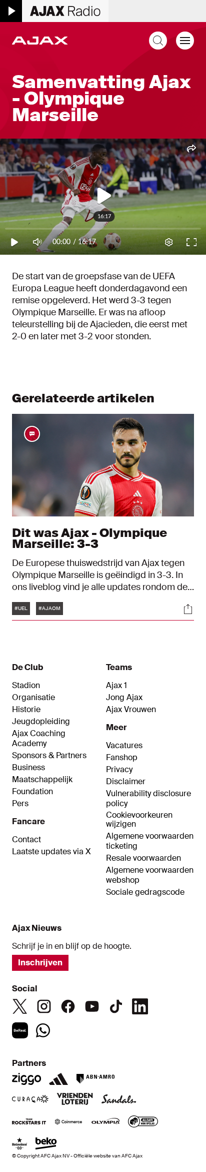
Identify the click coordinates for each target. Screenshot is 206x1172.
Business (28, 768)
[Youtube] (92, 1006)
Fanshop (122, 758)
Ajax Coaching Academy (39, 739)
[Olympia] (105, 1122)
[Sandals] (119, 1099)
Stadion (26, 686)
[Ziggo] (26, 1079)
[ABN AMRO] (95, 1079)
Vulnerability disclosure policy (148, 799)
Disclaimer (126, 782)
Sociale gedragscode (145, 892)
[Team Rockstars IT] (29, 1122)
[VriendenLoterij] (74, 1100)
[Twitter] (20, 1006)
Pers (20, 804)
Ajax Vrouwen (131, 710)
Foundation (32, 792)
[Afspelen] (11, 11)
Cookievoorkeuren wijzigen (139, 820)
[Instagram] (44, 1006)
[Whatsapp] (43, 1030)
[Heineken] (20, 1144)
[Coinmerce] (68, 1122)
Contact (26, 840)
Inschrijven (40, 962)
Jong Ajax (124, 698)
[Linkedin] (140, 1006)
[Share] (188, 609)
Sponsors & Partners (49, 756)
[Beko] (46, 1144)
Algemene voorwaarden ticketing (150, 841)
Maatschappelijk (42, 780)
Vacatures (124, 746)
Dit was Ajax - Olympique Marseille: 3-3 (89, 538)
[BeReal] (20, 1030)
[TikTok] (116, 1006)
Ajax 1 (116, 686)
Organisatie (33, 698)
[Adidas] (58, 1079)
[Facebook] (68, 1006)
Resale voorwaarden (143, 858)
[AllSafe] (143, 1122)
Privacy (119, 770)
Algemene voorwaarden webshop (150, 875)
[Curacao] (30, 1100)
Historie (26, 710)
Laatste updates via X (51, 852)
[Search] (158, 41)
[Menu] (185, 41)
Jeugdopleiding (41, 722)
